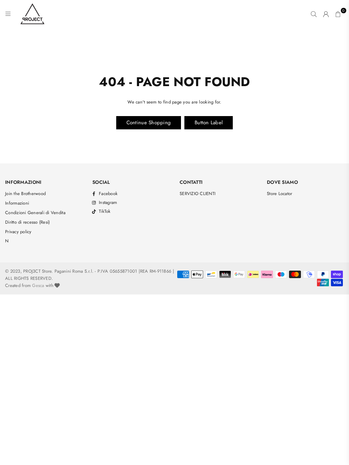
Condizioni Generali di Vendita (35, 212)
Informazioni (17, 203)
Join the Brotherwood (25, 193)
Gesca (38, 285)
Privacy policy (18, 231)
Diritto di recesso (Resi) (27, 222)
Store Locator (279, 193)
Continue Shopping (148, 122)
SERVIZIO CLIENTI (197, 193)
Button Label (209, 122)
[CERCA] (314, 14)
